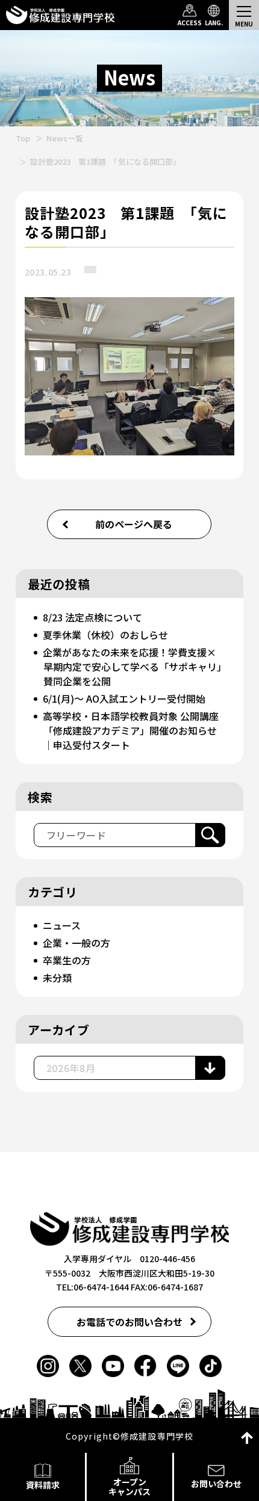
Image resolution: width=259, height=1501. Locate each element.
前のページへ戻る (133, 524)
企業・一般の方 (76, 942)
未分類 (57, 977)
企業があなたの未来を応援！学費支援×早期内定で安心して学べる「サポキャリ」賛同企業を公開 (132, 666)
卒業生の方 (67, 960)
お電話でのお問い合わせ (129, 1322)
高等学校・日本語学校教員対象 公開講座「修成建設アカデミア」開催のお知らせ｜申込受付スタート (131, 730)
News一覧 (64, 138)
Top (23, 138)
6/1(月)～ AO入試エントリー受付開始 (124, 698)
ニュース (62, 925)
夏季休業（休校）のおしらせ (105, 634)
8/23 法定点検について (92, 617)
